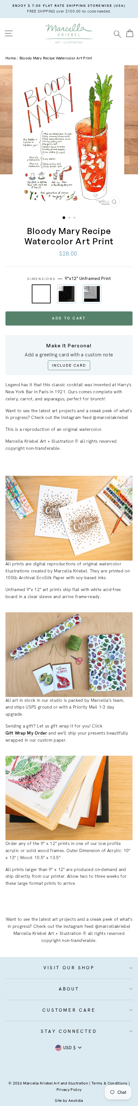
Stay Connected (69, 1031)
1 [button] (64, 218)
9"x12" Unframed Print (41, 294)
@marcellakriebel (112, 926)
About (69, 989)
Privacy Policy (69, 1089)
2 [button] (70, 218)
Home (10, 58)
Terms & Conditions (109, 1083)
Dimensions (69, 278)
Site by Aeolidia (69, 1100)
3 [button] (75, 218)
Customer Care (69, 1010)
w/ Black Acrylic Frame (66, 294)
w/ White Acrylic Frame (92, 294)
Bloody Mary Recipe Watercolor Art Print (56, 58)
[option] (69, 9)
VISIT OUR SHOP (69, 968)
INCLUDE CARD (69, 365)
